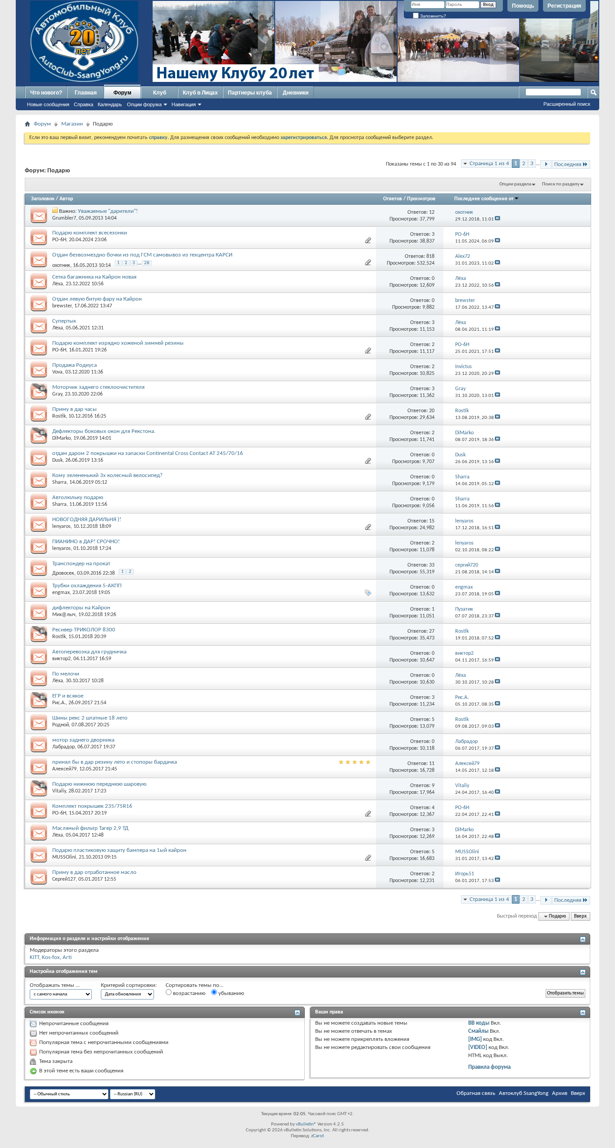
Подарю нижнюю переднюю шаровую (99, 784)
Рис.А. (59, 703)
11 (431, 763)
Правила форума (489, 1067)
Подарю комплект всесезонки (89, 233)
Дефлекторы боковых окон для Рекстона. (103, 431)
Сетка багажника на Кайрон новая (94, 277)
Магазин (72, 124)
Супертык (64, 321)
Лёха (57, 284)
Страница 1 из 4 (489, 164)
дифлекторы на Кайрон (81, 608)
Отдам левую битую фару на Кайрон (97, 299)
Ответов (392, 199)
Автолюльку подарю (77, 497)
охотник (61, 265)
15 (431, 521)
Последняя (567, 164)
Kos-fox (51, 957)
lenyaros (61, 526)
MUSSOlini (64, 857)
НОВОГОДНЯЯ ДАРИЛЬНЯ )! (86, 519)
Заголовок (42, 199)
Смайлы (478, 1031)
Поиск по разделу (560, 184)
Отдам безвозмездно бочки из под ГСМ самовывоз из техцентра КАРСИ (142, 255)
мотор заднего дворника (83, 740)
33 (431, 565)
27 (431, 631)
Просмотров (421, 199)
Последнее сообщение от (484, 199)
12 (431, 212)
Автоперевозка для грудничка (89, 652)
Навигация (184, 104)
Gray (57, 394)
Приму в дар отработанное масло (94, 872)
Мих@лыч (64, 614)
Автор (66, 199)
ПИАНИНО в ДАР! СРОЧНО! (86, 542)
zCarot (317, 1136)
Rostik (59, 416)
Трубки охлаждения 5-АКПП (87, 586)
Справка (83, 104)
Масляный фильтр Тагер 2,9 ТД (90, 828)
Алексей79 (64, 769)
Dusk (57, 460)
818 (430, 256)
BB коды (478, 1023)
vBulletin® (306, 1124)
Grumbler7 (64, 218)
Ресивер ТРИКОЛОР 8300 (83, 630)
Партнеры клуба (250, 93)
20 (431, 411)
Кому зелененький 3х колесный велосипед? (107, 475)
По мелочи (65, 674)
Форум (122, 93)
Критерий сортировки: (129, 985)
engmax (61, 592)
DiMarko (61, 438)
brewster (62, 306)
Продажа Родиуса (74, 365)
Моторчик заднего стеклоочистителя (98, 387)
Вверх (580, 916)
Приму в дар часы (74, 409)
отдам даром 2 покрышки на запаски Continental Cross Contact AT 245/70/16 (147, 453)
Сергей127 (64, 879)
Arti (67, 957)
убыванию (230, 993)
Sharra (59, 482)
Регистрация (564, 6)
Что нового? (46, 93)
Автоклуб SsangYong (523, 1093)
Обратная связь (476, 1093)
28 (146, 263)
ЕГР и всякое (67, 696)
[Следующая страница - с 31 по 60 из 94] (546, 164)
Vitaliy (59, 791)
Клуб (159, 93)
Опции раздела (515, 184)
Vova (57, 372)
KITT (34, 957)
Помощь (523, 6)
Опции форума (144, 104)
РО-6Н (59, 240)
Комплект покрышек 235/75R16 (92, 806)
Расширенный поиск (566, 104)
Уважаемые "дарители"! (108, 211)
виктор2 (61, 659)
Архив (559, 1093)
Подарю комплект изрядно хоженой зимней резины (118, 343)
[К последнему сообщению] (497, 219)
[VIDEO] (477, 1047)
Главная (86, 93)
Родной (60, 725)
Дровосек (63, 573)
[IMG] (475, 1039)
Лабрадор (63, 747)
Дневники (295, 93)
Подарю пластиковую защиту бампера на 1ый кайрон (119, 850)
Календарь (110, 104)
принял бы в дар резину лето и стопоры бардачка (114, 762)
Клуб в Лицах (200, 93)
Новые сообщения (48, 104)
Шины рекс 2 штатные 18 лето (89, 718)
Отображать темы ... (55, 985)
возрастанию (188, 993)
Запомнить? (432, 16)
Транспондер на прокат (81, 564)
